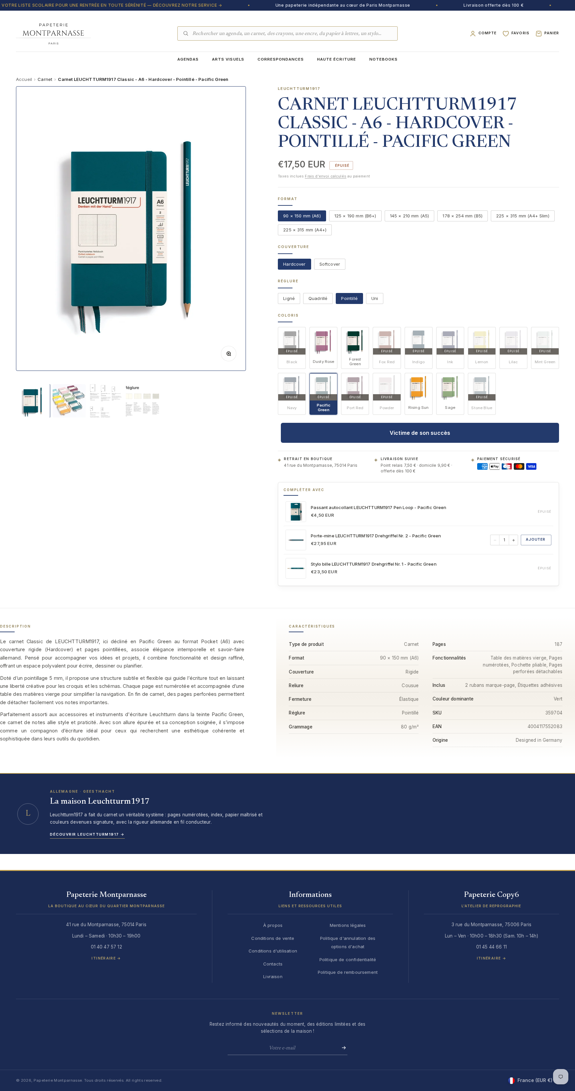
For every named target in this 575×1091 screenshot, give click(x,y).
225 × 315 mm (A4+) (304, 230)
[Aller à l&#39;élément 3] (105, 400)
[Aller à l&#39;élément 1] (32, 400)
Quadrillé (317, 298)
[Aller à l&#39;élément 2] (69, 400)
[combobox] (292, 33)
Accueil (24, 79)
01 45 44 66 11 (491, 947)
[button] (106, 902)
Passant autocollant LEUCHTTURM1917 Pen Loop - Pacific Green (378, 507)
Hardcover (294, 264)
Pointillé (349, 298)
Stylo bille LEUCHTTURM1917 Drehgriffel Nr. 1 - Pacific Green (374, 564)
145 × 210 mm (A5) (409, 216)
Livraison (272, 976)
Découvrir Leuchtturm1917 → (87, 834)
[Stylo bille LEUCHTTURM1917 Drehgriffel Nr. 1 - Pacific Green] (296, 568)
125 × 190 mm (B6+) (355, 216)
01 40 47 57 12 (106, 947)
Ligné (289, 298)
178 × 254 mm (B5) (462, 216)
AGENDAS (188, 59)
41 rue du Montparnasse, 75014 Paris (320, 465)
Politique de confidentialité (347, 959)
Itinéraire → (106, 958)
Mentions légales (348, 925)
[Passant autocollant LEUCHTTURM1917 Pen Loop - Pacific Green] (296, 511)
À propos (273, 925)
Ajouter (535, 540)
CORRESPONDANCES (281, 59)
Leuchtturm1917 (299, 88)
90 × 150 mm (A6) (302, 216)
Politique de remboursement (348, 972)
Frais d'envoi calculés (325, 176)
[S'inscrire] (341, 1047)
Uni (374, 298)
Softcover (329, 264)
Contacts (273, 963)
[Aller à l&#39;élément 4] (142, 400)
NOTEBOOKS (383, 59)
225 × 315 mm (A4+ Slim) (522, 216)
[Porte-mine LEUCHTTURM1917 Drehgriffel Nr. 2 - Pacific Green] (296, 540)
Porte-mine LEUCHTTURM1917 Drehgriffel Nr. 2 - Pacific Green (376, 535)
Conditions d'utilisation (273, 951)
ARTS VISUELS (228, 59)
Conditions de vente (272, 938)
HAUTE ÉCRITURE (336, 59)
